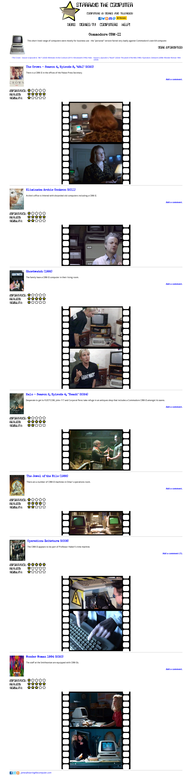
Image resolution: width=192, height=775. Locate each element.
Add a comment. (174, 79)
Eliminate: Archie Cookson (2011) (50, 190)
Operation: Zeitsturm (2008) (48, 541)
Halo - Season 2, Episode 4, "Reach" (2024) (57, 394)
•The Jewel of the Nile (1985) (131, 58)
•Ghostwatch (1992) (80, 58)
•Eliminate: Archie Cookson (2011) (60, 58)
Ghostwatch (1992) (39, 271)
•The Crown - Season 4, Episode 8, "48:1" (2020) (30, 58)
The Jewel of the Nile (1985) (47, 476)
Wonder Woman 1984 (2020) (44, 656)
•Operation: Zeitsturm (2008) (153, 58)
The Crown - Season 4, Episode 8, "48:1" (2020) (60, 67)
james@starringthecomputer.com (36, 772)
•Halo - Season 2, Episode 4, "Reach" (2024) (104, 58)
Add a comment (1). (172, 553)
